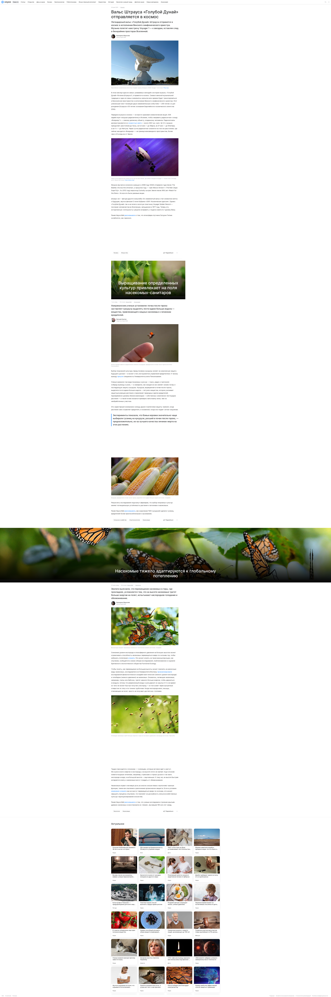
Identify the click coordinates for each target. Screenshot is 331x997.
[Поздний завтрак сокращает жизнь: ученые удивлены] (179, 897)
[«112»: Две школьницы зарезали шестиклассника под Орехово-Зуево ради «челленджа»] (179, 952)
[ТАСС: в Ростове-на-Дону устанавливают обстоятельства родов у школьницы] (179, 842)
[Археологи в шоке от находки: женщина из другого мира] (152, 869)
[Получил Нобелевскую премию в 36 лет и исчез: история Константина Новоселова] (124, 842)
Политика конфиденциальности (320, 995)
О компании (8, 995)
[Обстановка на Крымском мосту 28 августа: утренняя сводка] (152, 842)
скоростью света (135, 123)
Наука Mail (129, 302)
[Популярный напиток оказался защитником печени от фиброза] (179, 869)
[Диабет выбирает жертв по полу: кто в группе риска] (207, 869)
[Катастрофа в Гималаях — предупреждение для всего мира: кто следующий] (124, 897)
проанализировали (164, 672)
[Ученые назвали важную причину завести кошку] (124, 952)
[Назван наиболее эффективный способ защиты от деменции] (207, 980)
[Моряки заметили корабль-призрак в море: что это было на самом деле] (207, 842)
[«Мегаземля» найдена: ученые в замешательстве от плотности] (207, 952)
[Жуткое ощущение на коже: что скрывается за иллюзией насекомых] (124, 980)
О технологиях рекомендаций (303, 995)
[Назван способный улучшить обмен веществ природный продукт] (152, 924)
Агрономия (137, 302)
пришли (120, 376)
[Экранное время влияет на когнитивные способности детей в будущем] (207, 897)
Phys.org (166, 87)
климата (131, 658)
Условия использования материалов (285, 995)
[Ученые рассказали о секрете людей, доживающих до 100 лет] (179, 924)
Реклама (14, 995)
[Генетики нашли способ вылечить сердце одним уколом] (152, 897)
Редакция (272, 995)
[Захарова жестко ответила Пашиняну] (152, 952)
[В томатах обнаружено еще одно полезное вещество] (124, 924)
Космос (123, 7)
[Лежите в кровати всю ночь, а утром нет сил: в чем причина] (152, 980)
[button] (144, 343)
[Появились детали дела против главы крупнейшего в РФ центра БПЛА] (207, 924)
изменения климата (118, 791)
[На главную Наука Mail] (7, 2)
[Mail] (2, 2)
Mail (3, 995)
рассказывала (129, 215)
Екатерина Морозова (123, 35)
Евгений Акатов (121, 319)
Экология (138, 585)
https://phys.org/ (129, 180)
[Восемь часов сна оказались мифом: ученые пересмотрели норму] (124, 869)
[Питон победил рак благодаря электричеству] (179, 980)
